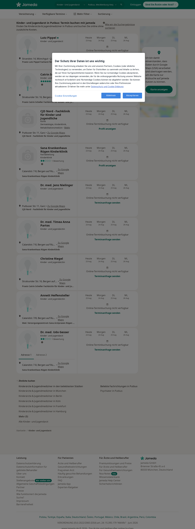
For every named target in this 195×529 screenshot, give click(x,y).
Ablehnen (111, 95)
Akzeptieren (132, 95)
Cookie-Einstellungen (66, 96)
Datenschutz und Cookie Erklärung (107, 86)
